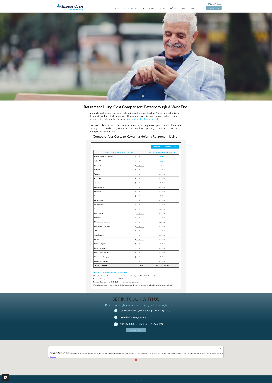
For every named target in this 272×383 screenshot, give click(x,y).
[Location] (115, 310)
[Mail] (115, 317)
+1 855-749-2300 (155, 324)
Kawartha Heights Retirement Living (143, 119)
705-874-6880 (127, 324)
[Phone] (116, 324)
